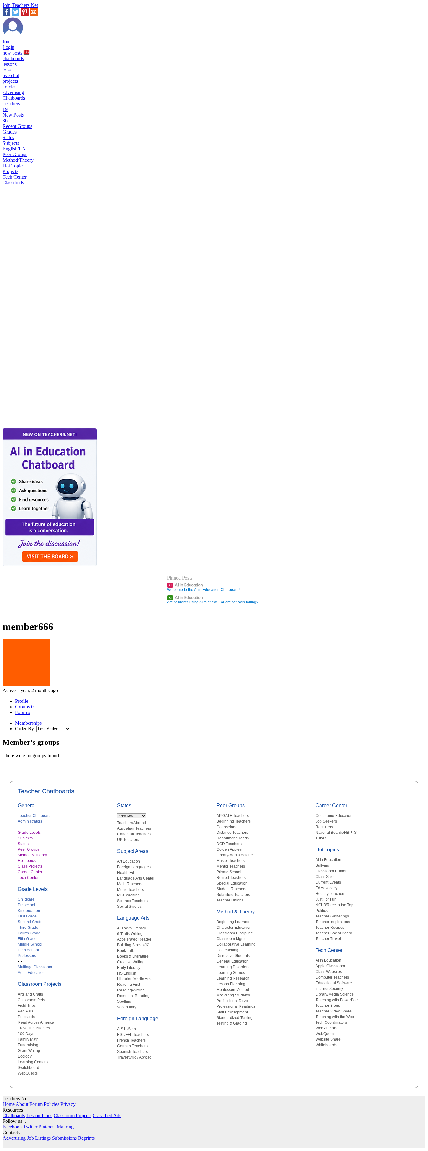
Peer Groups (15, 154)
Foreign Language (137, 1018)
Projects (10, 171)
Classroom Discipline (235, 933)
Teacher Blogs (328, 1005)
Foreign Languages (134, 867)
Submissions (64, 1138)
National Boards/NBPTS (336, 832)
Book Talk (125, 951)
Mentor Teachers (231, 866)
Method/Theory (18, 160)
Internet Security (329, 988)
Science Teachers (132, 901)
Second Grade (30, 922)
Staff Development (232, 1012)
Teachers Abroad (131, 823)
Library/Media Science (236, 855)
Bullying (322, 865)
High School (28, 950)
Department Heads (233, 838)
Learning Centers (33, 1062)
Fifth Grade (27, 939)
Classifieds (13, 182)
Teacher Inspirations (333, 922)
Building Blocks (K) (133, 945)
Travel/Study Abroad (134, 1057)
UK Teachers (128, 840)
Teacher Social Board (334, 933)
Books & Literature (133, 956)
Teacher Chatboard (34, 815)
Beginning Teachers (234, 821)
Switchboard (28, 1067)
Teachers (11, 106)
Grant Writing (29, 1051)
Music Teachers (130, 889)
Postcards (26, 1017)
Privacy (68, 1104)
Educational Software (334, 983)
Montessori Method (233, 989)
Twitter (30, 1126)
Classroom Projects (39, 984)
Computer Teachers (332, 977)
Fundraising (28, 1045)
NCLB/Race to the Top (334, 905)
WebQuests (28, 1073)
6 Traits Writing (130, 934)
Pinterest (47, 1126)
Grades (10, 131)
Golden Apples (229, 849)
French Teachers (131, 1040)
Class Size (325, 877)
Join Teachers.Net (20, 5)
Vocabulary (126, 1007)
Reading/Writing (131, 990)
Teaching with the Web (335, 1017)
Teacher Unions (230, 900)
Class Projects (30, 866)
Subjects (11, 143)
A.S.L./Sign (126, 1029)
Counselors (226, 827)
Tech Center (15, 177)
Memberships (28, 723)
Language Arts (133, 918)
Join (7, 41)
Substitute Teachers (233, 894)
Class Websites (329, 972)
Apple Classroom (330, 966)
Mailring (65, 1126)
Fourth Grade (29, 933)
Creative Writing (130, 962)
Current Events (328, 882)
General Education (232, 961)
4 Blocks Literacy (131, 928)
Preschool (26, 905)
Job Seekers (326, 821)
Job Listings (39, 1138)
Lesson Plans (39, 1115)
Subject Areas (132, 851)
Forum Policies (44, 1104)
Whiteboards (326, 1045)
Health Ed (125, 872)
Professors (27, 956)
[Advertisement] (29, 405)
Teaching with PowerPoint (338, 1000)
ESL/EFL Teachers (133, 1035)
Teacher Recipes (330, 927)
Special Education (232, 883)
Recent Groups (17, 126)
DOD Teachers (229, 844)
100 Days (26, 1034)
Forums (22, 712)
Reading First (128, 984)
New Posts (13, 117)
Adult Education (31, 972)
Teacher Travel (328, 939)
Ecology (25, 1056)
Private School (229, 872)
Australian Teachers (134, 828)
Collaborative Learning (236, 944)
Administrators (30, 821)
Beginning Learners (233, 922)
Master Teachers (231, 861)
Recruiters (324, 827)
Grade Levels (29, 832)
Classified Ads (107, 1115)
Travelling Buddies (34, 1028)
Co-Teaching (227, 950)
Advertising (14, 1138)
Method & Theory (32, 855)
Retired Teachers (231, 877)
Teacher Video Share (334, 1011)
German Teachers (132, 1046)
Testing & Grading (232, 1023)
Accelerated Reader (134, 939)
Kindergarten (29, 910)
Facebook (12, 1126)
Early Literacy (128, 967)
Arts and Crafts (30, 994)
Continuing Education (334, 815)
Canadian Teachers (134, 834)
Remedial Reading (133, 996)
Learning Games (231, 972)
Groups (24, 706)
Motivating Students (233, 995)
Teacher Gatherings (332, 916)
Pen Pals (25, 1011)
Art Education (128, 861)
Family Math (28, 1039)
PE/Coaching (128, 895)
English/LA (14, 148)
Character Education (234, 927)
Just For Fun (326, 899)
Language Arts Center (135, 878)
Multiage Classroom (35, 967)
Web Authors (326, 1028)
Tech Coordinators (331, 1022)
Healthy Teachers (330, 893)
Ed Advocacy (326, 888)
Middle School (30, 944)
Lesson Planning (231, 984)
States (8, 137)
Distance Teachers (232, 832)
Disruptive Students (233, 956)
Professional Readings (236, 1006)
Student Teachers (231, 889)
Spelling (124, 1001)
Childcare (26, 899)
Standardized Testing (235, 1018)
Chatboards (14, 98)
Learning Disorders (233, 967)
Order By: (25, 728)
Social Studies (129, 906)
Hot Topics (13, 165)
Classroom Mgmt (231, 939)
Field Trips (27, 1005)
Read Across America (36, 1022)
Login (8, 47)
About (22, 1104)
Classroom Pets (31, 1000)
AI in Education (186, 584)
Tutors (321, 838)
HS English (126, 973)
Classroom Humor (331, 871)
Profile (21, 701)
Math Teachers (129, 884)
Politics (322, 910)
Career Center (30, 872)
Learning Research (233, 978)
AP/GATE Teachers (233, 815)
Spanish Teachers (132, 1051)
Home (9, 1104)
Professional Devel (233, 1001)
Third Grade (28, 927)
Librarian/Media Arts (134, 979)
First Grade (27, 916)
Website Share (328, 1039)
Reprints (86, 1138)
